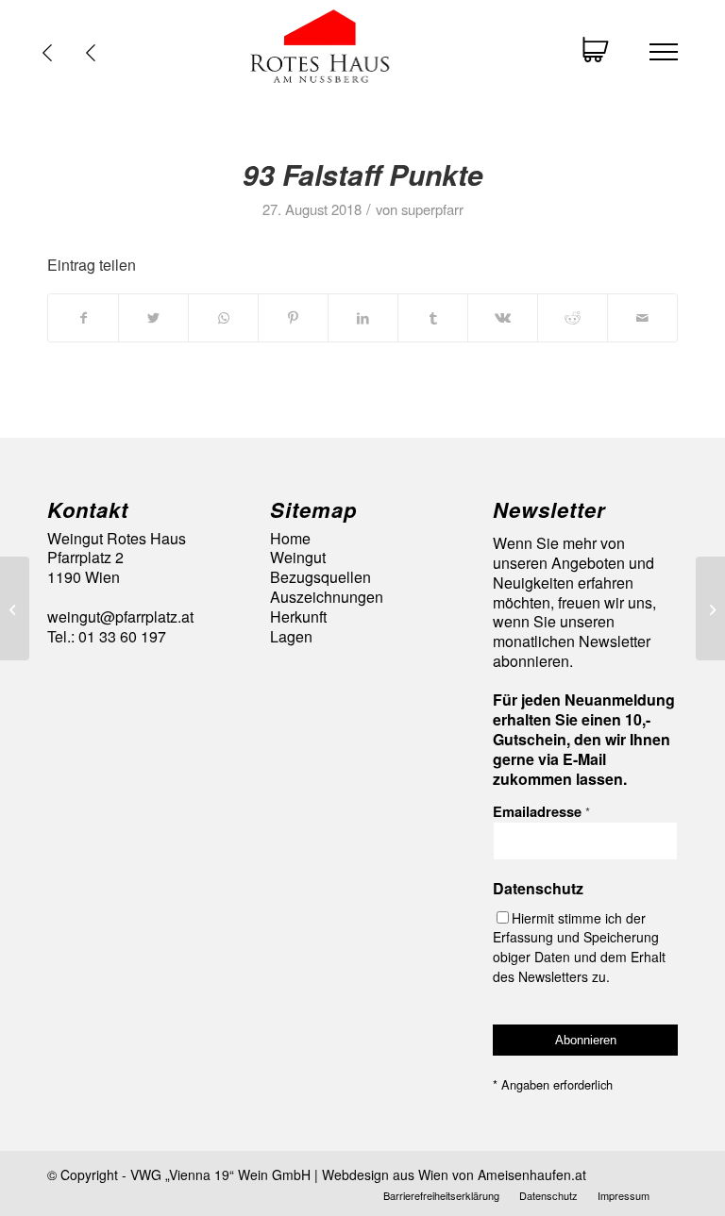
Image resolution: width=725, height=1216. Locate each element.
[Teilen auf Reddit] (572, 317)
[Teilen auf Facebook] (83, 317)
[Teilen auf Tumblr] (432, 317)
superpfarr (432, 209)
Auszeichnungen (326, 598)
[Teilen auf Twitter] (153, 317)
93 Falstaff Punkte (363, 174)
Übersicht (95, 52)
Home (290, 539)
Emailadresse (541, 811)
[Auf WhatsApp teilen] (223, 317)
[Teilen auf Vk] (502, 317)
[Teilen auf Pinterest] (293, 317)
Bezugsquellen (320, 578)
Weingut (298, 558)
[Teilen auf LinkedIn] (363, 317)
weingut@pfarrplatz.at (120, 616)
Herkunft (298, 617)
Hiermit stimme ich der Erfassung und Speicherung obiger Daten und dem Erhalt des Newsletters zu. (579, 947)
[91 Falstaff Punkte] (14, 608)
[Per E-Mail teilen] (642, 317)
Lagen (291, 637)
